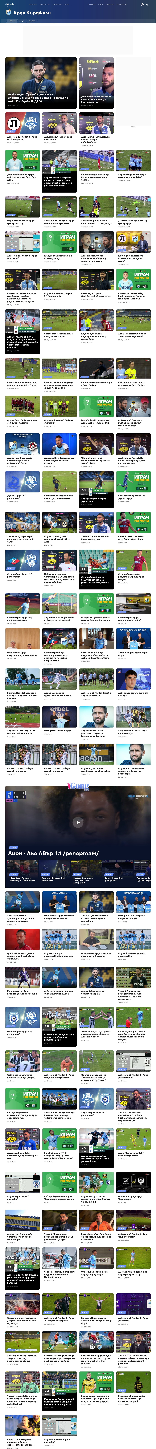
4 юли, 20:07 (85, 699)
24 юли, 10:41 (11, 545)
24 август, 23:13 (13, 183)
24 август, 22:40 (13, 226)
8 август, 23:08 (123, 501)
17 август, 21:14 (86, 426)
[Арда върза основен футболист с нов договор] (96, 754)
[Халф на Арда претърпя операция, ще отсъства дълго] (22, 522)
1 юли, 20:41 (11, 736)
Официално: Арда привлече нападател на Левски (59, 916)
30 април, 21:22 (49, 1243)
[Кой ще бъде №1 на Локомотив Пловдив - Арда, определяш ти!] (22, 1098)
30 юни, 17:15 (85, 739)
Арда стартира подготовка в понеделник (58, 954)
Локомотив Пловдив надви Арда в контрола (96, 694)
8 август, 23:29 (123, 466)
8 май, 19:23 (48, 1043)
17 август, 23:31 (49, 299)
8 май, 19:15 (85, 1040)
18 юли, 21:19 (122, 542)
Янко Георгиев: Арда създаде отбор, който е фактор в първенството (95, 655)
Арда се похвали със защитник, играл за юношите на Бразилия (93, 733)
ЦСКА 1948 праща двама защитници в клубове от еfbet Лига (21, 956)
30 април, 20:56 (123, 1240)
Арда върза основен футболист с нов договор (95, 769)
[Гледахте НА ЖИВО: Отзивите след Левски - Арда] (96, 1425)
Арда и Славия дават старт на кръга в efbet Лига (57, 539)
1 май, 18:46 (11, 1243)
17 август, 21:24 (12, 426)
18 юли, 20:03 (12, 623)
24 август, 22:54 (87, 183)
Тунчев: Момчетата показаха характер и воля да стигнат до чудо (58, 1237)
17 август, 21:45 (86, 388)
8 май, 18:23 (85, 1083)
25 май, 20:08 (12, 1037)
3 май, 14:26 (122, 1159)
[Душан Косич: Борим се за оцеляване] (59, 123)
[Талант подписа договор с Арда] (133, 638)
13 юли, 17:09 (11, 701)
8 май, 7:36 (48, 1121)
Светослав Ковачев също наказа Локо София (58, 335)
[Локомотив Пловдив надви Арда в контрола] (96, 679)
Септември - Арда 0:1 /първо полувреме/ (19, 618)
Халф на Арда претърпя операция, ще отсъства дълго (20, 539)
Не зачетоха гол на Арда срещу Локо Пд (20, 221)
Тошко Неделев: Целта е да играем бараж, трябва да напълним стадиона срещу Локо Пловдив (22, 1400)
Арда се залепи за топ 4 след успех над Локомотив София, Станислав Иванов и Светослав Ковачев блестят (22, 342)
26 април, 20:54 (49, 1407)
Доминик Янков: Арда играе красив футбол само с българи (59, 460)
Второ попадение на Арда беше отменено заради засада (95, 177)
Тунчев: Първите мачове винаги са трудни (94, 537)
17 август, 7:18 (123, 429)
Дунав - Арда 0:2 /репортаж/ (16, 496)
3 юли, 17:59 (122, 699)
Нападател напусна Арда (57, 730)
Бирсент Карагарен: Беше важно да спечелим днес (58, 496)
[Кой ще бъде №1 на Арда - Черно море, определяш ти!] (59, 1182)
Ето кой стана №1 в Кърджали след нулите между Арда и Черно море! (58, 1156)
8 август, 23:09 (86, 504)
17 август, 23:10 (124, 302)
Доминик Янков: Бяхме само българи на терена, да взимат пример (96, 99)
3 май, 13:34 (11, 1202)
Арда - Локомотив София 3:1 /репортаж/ (58, 294)
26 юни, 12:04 (12, 774)
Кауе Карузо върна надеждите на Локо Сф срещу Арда (94, 336)
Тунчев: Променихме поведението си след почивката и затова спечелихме (129, 995)
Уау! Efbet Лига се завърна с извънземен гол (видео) (59, 618)
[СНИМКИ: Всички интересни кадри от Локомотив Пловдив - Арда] (59, 1258)
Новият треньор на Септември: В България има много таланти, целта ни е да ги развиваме (59, 578)
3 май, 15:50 (122, 1124)
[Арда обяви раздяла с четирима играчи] (96, 977)
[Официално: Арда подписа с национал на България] (96, 939)
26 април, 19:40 (12, 1448)
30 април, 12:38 (12, 1364)
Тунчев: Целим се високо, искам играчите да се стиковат (94, 918)
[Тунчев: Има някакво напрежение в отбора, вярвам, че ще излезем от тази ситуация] (133, 1098)
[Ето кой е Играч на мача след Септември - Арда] (133, 522)
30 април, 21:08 (86, 1243)
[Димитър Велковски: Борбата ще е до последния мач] (22, 1139)
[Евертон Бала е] (133, 1425)
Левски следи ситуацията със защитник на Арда (58, 992)
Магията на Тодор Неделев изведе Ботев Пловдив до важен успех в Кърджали (59, 1402)
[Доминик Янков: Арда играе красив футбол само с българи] (59, 444)
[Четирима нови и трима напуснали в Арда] (133, 902)
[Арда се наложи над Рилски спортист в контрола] (22, 716)
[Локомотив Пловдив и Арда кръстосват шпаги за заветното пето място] (59, 1098)
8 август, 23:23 (12, 501)
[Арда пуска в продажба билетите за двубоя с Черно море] (22, 1220)
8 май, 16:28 (11, 1121)
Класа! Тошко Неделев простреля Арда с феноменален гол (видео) (20, 1442)
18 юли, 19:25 (48, 623)
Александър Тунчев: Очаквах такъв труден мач (96, 294)
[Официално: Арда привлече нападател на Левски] (59, 902)
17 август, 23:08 (13, 351)
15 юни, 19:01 (85, 924)
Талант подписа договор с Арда (132, 653)
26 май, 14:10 (85, 997)
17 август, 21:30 (124, 388)
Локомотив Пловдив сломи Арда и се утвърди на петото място (59, 1037)
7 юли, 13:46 (48, 699)
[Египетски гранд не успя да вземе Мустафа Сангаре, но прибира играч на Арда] (59, 1341)
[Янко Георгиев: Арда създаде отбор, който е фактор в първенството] (96, 638)
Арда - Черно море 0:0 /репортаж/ (94, 1113)
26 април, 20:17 (123, 1404)
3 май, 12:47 (48, 1202)
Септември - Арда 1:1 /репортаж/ (19, 575)
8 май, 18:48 (11, 1081)
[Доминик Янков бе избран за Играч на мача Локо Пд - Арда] (22, 160)
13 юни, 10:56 (48, 959)
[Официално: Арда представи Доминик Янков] (22, 638)
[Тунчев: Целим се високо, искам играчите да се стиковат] (96, 902)
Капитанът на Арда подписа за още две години (22, 992)
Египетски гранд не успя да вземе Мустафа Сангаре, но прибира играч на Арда (59, 1358)
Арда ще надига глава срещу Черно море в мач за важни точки (96, 1199)
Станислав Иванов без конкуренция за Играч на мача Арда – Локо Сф (131, 296)
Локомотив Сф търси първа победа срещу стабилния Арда (130, 423)
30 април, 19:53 (49, 1324)
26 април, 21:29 (123, 1367)
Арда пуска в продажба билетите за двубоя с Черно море (20, 1237)
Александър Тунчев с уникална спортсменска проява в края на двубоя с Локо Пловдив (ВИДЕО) (38, 98)
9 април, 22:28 (123, 1445)
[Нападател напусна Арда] (59, 716)
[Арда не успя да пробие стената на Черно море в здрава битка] (96, 1139)
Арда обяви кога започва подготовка (131, 954)
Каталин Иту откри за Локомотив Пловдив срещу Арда (96, 1321)
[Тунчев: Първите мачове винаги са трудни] (96, 522)
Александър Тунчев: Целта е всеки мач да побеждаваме (96, 139)
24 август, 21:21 (12, 261)
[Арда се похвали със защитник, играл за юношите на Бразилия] (96, 716)
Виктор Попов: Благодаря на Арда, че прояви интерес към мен (22, 695)
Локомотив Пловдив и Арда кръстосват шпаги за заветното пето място (59, 1115)
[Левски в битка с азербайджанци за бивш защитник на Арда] (22, 902)
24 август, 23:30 (13, 143)
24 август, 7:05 (86, 264)
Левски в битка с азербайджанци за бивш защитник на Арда (20, 918)
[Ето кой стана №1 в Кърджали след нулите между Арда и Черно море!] (59, 1139)
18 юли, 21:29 (85, 542)
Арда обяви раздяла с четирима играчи (92, 992)
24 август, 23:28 (87, 145)
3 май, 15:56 (85, 1118)
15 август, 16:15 (12, 466)
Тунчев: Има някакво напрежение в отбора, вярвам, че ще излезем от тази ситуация (132, 1116)
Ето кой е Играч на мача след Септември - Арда (131, 537)
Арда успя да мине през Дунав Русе (93, 499)
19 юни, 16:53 (48, 921)
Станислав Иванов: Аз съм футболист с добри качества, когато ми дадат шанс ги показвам (21, 297)
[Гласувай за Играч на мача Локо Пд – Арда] (59, 242)
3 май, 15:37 (11, 1161)
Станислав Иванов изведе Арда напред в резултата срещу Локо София (58, 385)
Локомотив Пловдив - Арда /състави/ (22, 256)
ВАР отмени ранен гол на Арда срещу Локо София (131, 383)
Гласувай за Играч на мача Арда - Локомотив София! (95, 421)
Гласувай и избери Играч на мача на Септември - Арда (96, 618)
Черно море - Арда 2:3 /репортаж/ (19, 1032)
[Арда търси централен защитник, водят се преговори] (133, 754)
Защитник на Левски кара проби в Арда (132, 731)
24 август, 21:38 (124, 226)
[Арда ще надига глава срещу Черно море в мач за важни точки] (96, 1182)
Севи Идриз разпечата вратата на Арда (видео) (21, 1076)
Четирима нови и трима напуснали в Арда (131, 916)
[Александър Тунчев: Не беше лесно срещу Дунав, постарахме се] (133, 444)
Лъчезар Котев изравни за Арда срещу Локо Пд (132, 1273)
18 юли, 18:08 (11, 658)
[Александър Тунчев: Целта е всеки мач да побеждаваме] (96, 123)
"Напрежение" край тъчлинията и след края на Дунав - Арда (96, 460)
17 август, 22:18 (123, 340)
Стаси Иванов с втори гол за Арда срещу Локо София (21, 383)
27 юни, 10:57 (122, 736)
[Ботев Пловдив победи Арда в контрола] (22, 754)
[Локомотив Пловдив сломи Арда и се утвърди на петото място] (59, 1017)
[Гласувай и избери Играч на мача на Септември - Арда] (96, 603)
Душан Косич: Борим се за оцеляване (58, 138)
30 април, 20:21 (12, 1326)
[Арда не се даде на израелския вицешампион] (59, 679)
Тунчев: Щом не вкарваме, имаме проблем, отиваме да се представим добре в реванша (133, 1359)
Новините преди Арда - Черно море (131, 1197)
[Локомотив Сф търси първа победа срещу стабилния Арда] (133, 406)
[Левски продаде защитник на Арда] (133, 679)
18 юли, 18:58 (85, 623)
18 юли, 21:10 (48, 585)
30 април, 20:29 (123, 1278)
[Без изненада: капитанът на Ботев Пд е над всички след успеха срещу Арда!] (96, 1382)
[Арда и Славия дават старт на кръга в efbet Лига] (59, 522)
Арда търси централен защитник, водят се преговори (131, 771)
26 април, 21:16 (12, 1407)
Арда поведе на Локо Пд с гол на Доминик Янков (132, 175)
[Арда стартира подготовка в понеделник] (59, 939)
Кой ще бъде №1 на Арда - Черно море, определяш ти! (59, 1197)
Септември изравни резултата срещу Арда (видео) (131, 577)
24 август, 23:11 (49, 189)
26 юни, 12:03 (48, 774)
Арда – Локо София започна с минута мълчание (22, 421)
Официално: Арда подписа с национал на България (96, 954)
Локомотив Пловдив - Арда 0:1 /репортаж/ (22, 138)
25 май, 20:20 (122, 1002)
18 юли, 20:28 (122, 583)
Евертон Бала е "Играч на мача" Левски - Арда (132, 1440)
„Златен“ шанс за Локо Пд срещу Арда (132, 221)
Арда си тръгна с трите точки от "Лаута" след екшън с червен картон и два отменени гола (58, 181)
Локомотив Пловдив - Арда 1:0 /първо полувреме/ (59, 1319)
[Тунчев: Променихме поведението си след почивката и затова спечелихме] (133, 977)
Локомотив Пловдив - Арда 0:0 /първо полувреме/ (59, 221)
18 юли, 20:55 (85, 586)
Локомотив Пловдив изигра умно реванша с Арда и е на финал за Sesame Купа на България (22, 1278)
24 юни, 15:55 (85, 774)
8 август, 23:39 (86, 466)
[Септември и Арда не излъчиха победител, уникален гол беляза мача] (96, 560)
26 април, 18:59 (49, 1445)
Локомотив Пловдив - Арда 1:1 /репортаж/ (133, 1235)
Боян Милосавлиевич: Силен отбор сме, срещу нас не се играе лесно (96, 1237)
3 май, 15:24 (48, 1161)
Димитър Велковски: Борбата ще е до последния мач (22, 1156)
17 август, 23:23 (87, 299)
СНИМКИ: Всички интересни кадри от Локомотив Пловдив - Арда (59, 1274)
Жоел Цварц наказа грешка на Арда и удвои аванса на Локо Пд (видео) (96, 1034)
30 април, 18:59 (123, 1324)
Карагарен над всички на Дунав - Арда (131, 496)
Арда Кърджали (32, 13)
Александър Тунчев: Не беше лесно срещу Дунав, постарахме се (132, 460)
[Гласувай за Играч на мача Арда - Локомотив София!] (96, 406)
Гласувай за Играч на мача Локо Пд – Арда (58, 256)
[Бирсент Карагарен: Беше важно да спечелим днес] (59, 481)
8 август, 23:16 (49, 501)
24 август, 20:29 (50, 261)
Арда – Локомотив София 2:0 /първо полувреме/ (132, 335)
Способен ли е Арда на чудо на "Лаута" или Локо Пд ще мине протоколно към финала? (96, 1359)
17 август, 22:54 (87, 342)
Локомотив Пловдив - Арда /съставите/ (133, 1076)
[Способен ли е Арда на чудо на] (96, 1341)
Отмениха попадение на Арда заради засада (94, 1273)
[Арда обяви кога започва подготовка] (133, 939)
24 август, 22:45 (124, 180)
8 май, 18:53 (122, 1043)
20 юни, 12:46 (12, 924)
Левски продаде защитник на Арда (133, 694)
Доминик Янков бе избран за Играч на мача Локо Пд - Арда (21, 177)
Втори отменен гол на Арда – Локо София (96, 383)
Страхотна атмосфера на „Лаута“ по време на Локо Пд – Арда (22, 1321)
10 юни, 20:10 (85, 959)
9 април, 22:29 (86, 1448)
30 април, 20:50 (12, 1286)
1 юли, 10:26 (48, 734)
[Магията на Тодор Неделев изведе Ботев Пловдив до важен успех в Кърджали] (59, 1382)
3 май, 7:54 (85, 1205)
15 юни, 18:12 (122, 921)
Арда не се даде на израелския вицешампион (58, 694)
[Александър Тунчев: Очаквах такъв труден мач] (96, 279)
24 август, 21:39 (87, 226)
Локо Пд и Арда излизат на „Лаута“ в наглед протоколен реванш (21, 1358)
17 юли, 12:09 (122, 658)
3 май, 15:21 (85, 1164)
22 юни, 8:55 (122, 777)
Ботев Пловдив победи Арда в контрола (20, 769)
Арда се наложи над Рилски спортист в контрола (21, 731)
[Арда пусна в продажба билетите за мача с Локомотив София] (22, 444)
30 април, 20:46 (86, 1278)
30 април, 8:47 (49, 1364)
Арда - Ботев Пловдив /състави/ (57, 1440)
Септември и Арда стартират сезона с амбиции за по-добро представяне (55, 656)
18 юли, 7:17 (48, 664)
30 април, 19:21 (86, 1326)
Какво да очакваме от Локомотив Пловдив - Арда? (130, 258)
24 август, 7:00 (124, 264)
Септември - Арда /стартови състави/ (129, 618)
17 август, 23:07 (50, 340)
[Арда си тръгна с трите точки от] (59, 160)
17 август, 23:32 (13, 305)
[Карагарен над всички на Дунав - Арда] (133, 481)
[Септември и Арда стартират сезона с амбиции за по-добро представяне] (59, 638)
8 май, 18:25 (48, 1081)
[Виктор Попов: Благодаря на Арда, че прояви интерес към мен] (22, 679)
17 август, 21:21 (49, 426)
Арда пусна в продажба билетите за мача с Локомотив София (20, 460)
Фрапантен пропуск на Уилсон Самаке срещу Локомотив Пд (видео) (93, 1077)
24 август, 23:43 (87, 105)
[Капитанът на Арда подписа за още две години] (22, 977)
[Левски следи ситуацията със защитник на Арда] (59, 977)
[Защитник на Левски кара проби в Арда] (133, 716)
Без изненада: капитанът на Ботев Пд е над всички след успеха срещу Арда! (95, 1398)
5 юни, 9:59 (122, 959)
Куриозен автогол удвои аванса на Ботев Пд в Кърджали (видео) (131, 1398)
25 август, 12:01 (13, 105)
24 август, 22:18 (50, 226)
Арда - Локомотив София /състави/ (58, 421)
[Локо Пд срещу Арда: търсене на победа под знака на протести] (96, 242)
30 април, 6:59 (86, 1367)
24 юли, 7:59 (48, 545)
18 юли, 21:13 (11, 580)
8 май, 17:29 (122, 1081)
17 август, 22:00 (13, 388)
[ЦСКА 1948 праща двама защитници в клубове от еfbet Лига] (22, 939)
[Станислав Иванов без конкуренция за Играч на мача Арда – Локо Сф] (133, 279)
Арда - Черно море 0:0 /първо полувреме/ (131, 1154)
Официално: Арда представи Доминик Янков (22, 653)
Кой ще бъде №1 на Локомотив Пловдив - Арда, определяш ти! (22, 1115)
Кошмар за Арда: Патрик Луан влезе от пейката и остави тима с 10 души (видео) (131, 1035)
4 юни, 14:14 (11, 997)
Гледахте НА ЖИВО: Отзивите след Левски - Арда (94, 1442)
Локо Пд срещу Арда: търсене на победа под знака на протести (94, 258)
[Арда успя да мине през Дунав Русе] (96, 481)
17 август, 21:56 (49, 391)
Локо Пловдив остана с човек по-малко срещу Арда (96, 221)
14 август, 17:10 (49, 466)
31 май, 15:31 (48, 997)
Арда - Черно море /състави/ (17, 1197)
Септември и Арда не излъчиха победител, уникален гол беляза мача (95, 580)
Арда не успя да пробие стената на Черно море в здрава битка (95, 1159)
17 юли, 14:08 (85, 661)
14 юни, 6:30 (11, 962)
